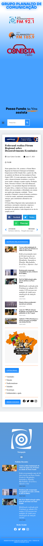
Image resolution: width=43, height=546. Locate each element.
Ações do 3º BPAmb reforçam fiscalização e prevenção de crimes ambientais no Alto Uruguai (28, 311)
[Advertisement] (21, 82)
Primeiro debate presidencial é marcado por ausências (27, 303)
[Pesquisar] (27, 123)
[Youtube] (23, 529)
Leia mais (22, 267)
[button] (3, 122)
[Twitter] (19, 529)
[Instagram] (27, 529)
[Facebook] (15, 529)
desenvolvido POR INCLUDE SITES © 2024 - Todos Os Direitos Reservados (21, 541)
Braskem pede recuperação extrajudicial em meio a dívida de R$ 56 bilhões (28, 271)
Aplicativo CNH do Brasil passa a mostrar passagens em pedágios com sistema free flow (28, 320)
